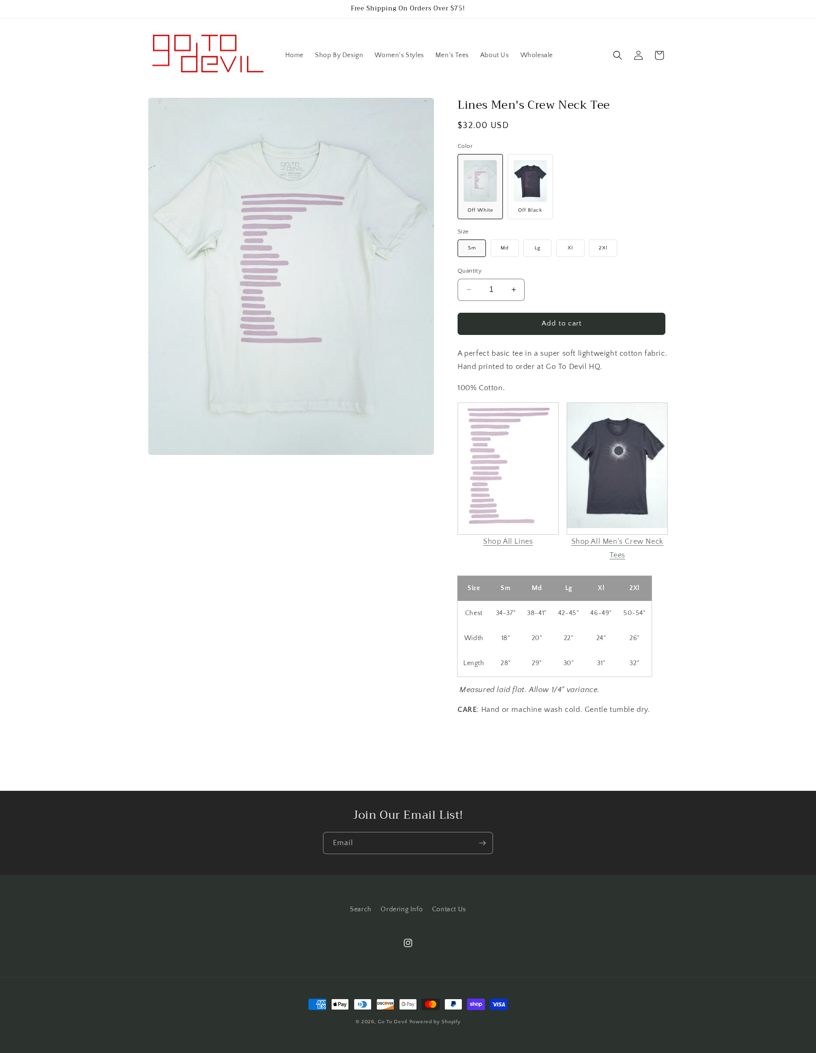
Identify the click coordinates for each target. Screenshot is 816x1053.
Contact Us (449, 909)
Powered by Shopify (435, 1022)
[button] (617, 55)
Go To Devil (393, 1022)
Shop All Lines (508, 541)
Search (361, 909)
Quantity (470, 270)
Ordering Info (402, 909)
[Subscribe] (482, 843)
